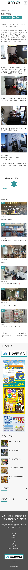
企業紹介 (14, 537)
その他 (14, 545)
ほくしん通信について (14, 548)
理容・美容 (8, 17)
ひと (14, 543)
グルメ (14, 533)
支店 (14, 17)
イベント (14, 539)
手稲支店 (19, 17)
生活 (3, 17)
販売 (14, 535)
